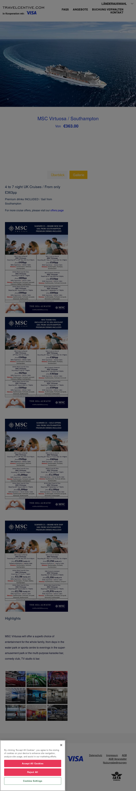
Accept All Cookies (32, 763)
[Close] (61, 745)
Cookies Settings (32, 780)
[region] (32, 765)
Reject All (32, 772)
